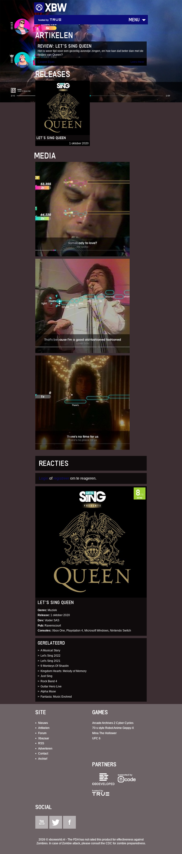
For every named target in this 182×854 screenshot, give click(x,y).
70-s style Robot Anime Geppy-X (113, 728)
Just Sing (46, 676)
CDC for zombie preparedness (125, 843)
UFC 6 (96, 738)
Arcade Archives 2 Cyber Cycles (112, 723)
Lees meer (137, 61)
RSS (41, 743)
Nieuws (43, 723)
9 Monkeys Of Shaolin (55, 666)
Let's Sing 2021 (50, 661)
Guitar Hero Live (51, 686)
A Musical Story (50, 650)
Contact (43, 753)
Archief (42, 758)
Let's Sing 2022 (50, 655)
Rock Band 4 (49, 681)
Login (43, 478)
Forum (42, 733)
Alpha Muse (48, 691)
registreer (61, 478)
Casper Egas (46, 62)
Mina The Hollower (104, 733)
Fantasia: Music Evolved (56, 696)
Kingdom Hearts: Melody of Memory (63, 671)
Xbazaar (43, 738)
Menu (134, 19)
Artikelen (44, 728)
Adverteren (45, 748)
